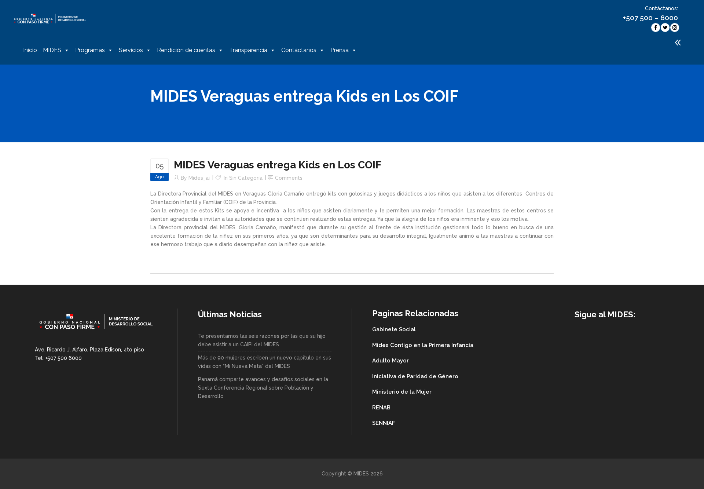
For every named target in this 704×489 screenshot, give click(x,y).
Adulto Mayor (390, 360)
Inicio (30, 50)
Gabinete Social (394, 329)
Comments (288, 178)
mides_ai (199, 178)
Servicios (131, 50)
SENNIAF (383, 423)
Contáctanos (298, 50)
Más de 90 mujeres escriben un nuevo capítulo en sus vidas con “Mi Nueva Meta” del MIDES (264, 362)
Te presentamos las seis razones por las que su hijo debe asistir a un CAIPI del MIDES (262, 340)
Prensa (339, 50)
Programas (90, 50)
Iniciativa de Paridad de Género (415, 376)
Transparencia (248, 50)
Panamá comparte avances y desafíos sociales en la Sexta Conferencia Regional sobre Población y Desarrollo (263, 387)
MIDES (52, 50)
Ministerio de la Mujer (402, 391)
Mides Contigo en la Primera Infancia (422, 345)
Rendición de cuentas (186, 50)
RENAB (381, 407)
